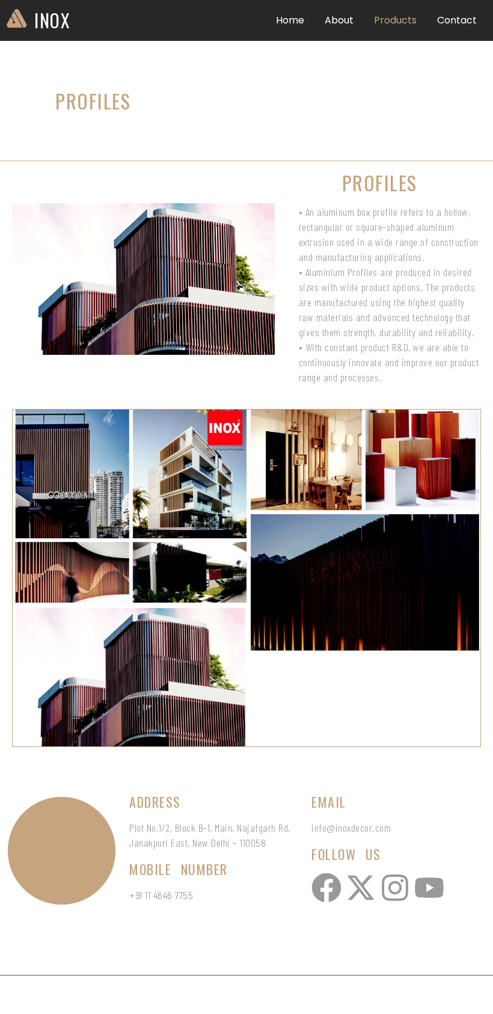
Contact (457, 20)
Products (395, 20)
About (339, 20)
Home (290, 20)
